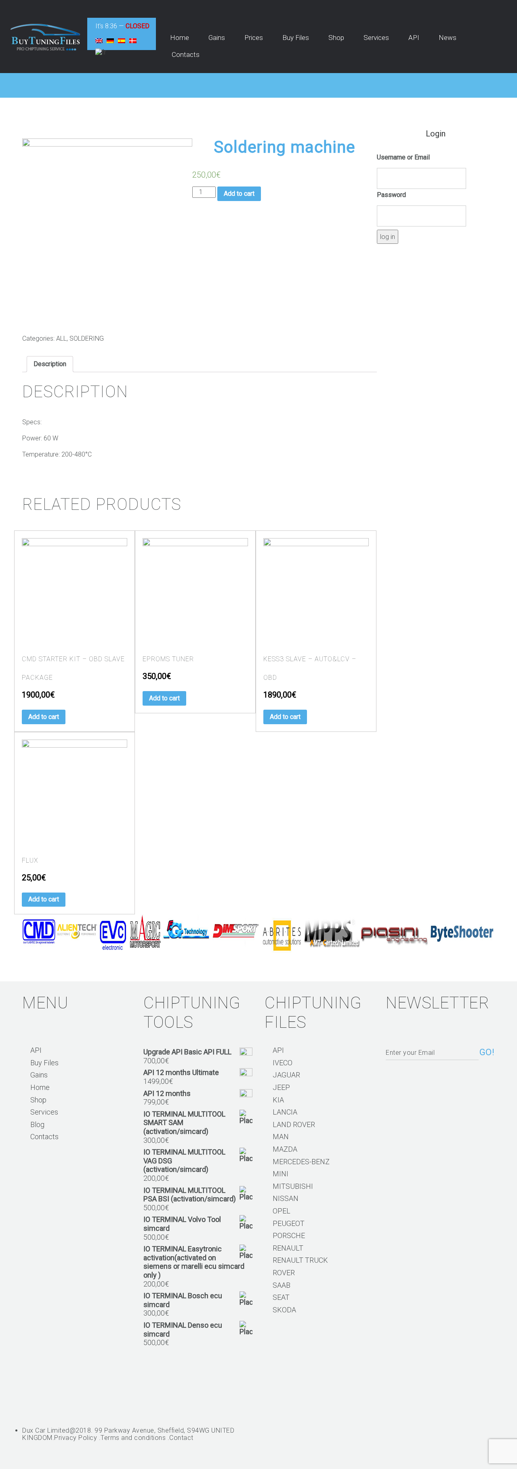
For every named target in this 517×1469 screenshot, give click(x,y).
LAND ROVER (294, 1124)
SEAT (281, 1297)
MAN (281, 1136)
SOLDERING (86, 338)
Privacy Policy (75, 1438)
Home (40, 1087)
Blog (37, 1124)
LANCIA (285, 1112)
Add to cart (239, 193)
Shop (38, 1100)
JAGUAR (286, 1075)
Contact (181, 1438)
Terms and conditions (133, 1438)
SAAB (281, 1285)
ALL (61, 338)
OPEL (281, 1211)
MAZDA (285, 1149)
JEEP (281, 1087)
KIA (278, 1100)
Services (44, 1112)
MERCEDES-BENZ (301, 1161)
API (36, 1050)
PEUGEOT (289, 1223)
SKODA (284, 1310)
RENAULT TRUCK (300, 1260)
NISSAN (285, 1198)
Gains (39, 1075)
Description (50, 364)
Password (391, 195)
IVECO (282, 1062)
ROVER (284, 1272)
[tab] (50, 364)
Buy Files (44, 1062)
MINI (280, 1173)
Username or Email (403, 157)
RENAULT (288, 1248)
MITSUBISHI (293, 1186)
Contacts (44, 1136)
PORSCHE (289, 1235)
